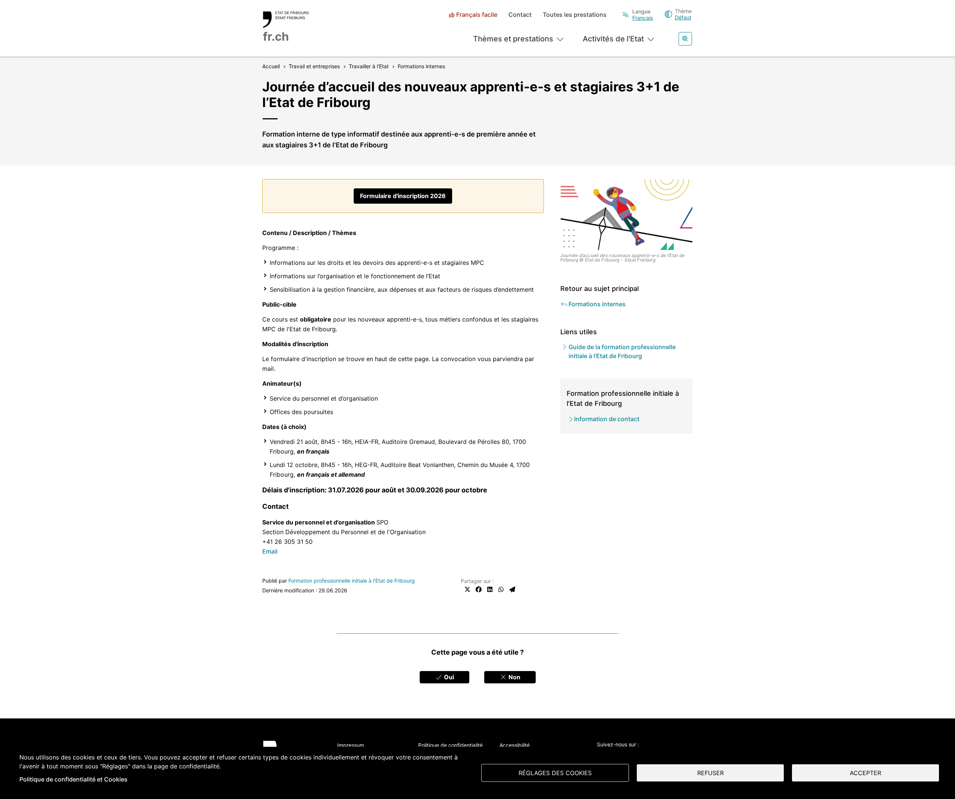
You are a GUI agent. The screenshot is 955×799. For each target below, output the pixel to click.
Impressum (350, 745)
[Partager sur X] (467, 589)
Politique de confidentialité (450, 745)
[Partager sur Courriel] (512, 589)
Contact (520, 14)
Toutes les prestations (575, 14)
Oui (448, 677)
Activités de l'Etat (613, 38)
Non (513, 677)
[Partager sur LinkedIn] (490, 589)
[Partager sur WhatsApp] (501, 589)
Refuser (710, 773)
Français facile (476, 14)
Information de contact (606, 419)
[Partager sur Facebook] (479, 589)
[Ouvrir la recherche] (685, 39)
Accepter (865, 773)
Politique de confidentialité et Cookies (73, 779)
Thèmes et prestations (513, 38)
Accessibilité (515, 745)
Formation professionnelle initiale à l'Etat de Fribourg (351, 580)
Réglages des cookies (555, 773)
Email (270, 551)
